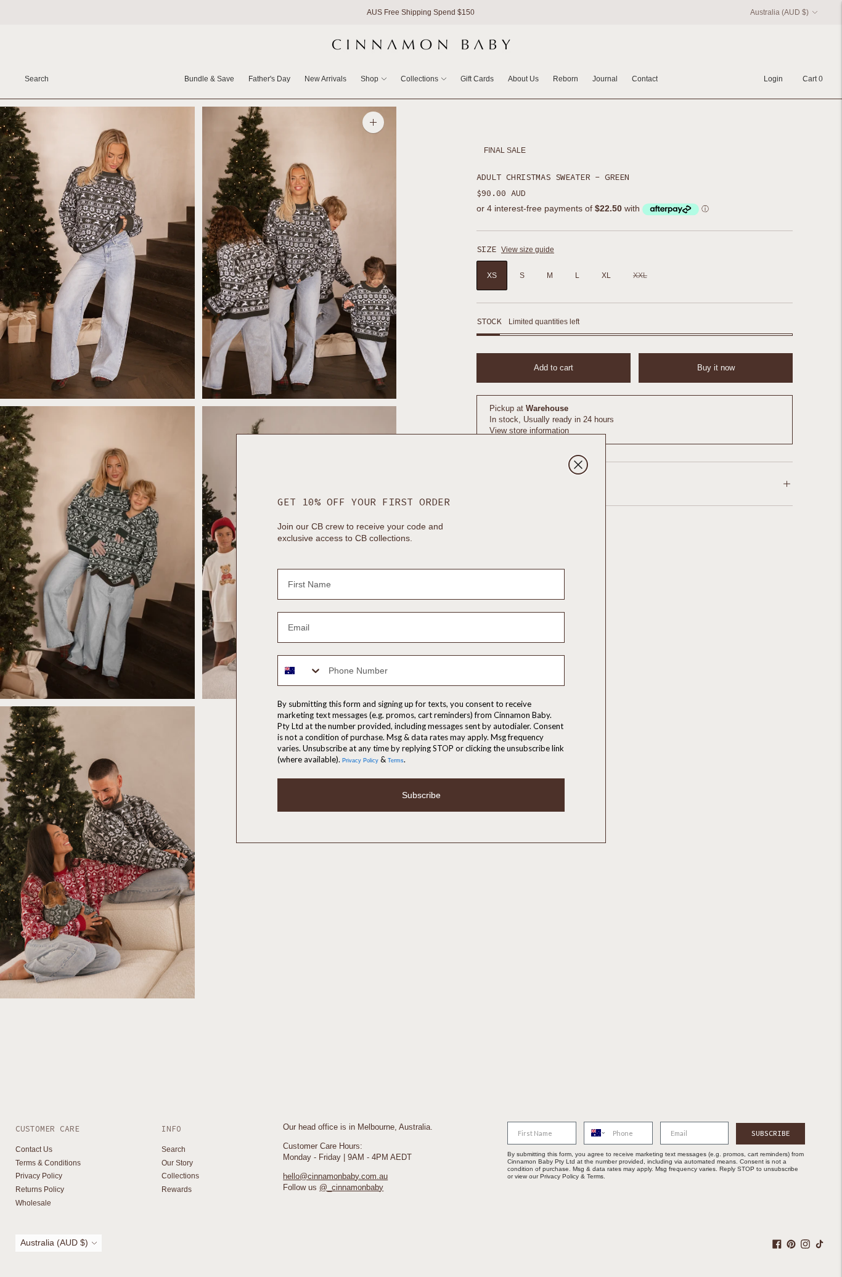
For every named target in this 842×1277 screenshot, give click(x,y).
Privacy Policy (360, 760)
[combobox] (300, 670)
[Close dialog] (578, 464)
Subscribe (421, 795)
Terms (396, 760)
